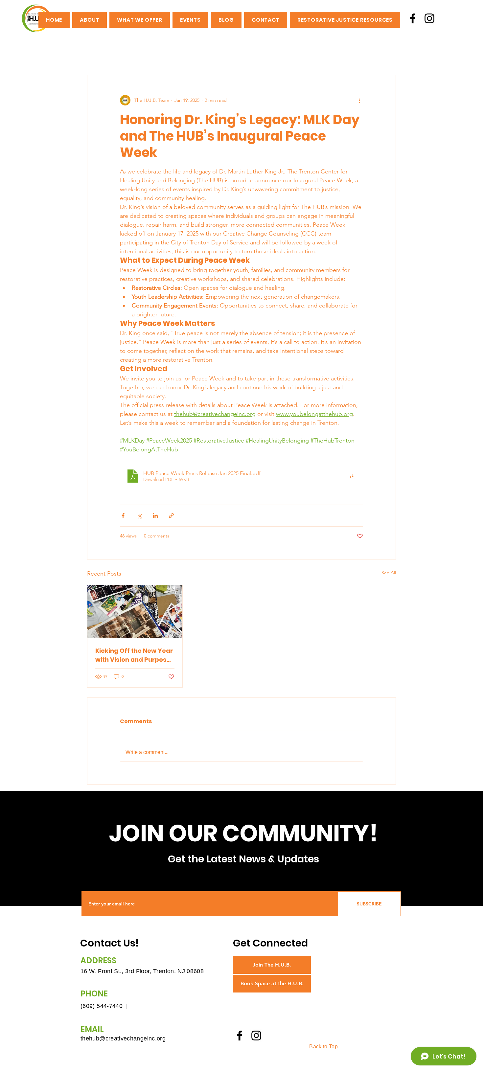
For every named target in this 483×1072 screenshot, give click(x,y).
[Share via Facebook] (123, 516)
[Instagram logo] (429, 18)
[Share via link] (171, 516)
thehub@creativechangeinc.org (123, 1038)
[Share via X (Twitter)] (139, 516)
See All (388, 573)
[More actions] (359, 100)
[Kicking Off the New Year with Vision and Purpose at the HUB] (134, 611)
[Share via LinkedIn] (155, 516)
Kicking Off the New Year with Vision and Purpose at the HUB (134, 655)
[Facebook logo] (412, 18)
